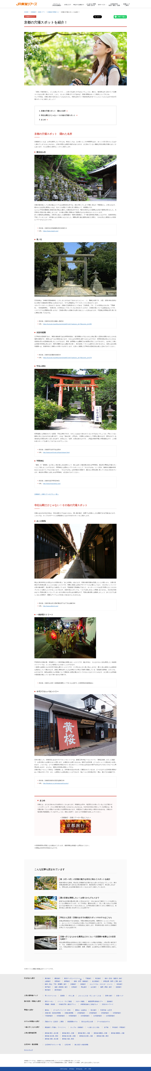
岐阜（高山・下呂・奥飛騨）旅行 (55, 984)
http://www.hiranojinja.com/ (52, 483)
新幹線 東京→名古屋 (51, 1033)
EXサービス (101, 4)
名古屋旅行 (95, 981)
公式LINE (68, 1044)
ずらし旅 (71, 995)
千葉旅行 (88, 978)
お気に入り (67, 4)
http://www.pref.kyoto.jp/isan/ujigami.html (56, 452)
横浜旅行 (57, 978)
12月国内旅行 (110, 1016)
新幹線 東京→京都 (68, 1033)
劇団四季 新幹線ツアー (95, 1001)
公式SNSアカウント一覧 (53, 1044)
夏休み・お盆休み (81, 1010)
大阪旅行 (83, 984)
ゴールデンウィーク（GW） (62, 1010)
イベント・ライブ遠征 (64, 1001)
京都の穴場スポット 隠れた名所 (53, 111)
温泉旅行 (110, 1001)
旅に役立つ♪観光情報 (81, 1044)
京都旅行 (73, 984)
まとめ (43, 119)
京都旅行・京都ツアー (38, 12)
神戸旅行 (48, 987)
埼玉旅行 (98, 978)
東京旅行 (48, 978)
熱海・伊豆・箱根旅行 (81, 981)
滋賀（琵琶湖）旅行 (61, 987)
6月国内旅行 (117, 1013)
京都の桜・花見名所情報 (53, 1013)
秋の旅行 (93, 1010)
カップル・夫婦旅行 (76, 1027)
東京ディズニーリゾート (73, 978)
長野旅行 (57, 981)
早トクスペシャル (50, 995)
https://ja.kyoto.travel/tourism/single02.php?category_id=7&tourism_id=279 (67, 357)
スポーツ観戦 (80, 1001)
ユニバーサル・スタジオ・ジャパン (101, 984)
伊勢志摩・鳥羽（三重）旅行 (112, 981)
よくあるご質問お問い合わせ (91, 4)
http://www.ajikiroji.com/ (50, 606)
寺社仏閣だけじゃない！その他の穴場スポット (58, 115)
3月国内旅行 (105, 1013)
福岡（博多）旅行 (106, 987)
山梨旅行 (48, 981)
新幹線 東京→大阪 (84, 1033)
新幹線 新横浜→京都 (100, 1033)
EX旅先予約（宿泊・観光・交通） (114, 4)
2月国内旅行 (93, 1013)
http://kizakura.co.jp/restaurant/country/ (56, 783)
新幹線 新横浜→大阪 (117, 1033)
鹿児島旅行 (58, 990)
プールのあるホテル (103, 1021)
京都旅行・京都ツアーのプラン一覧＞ (46, 494)
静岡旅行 (67, 981)
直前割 (62, 995)
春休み (47, 1010)
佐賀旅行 (119, 987)
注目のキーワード (107, 1004)
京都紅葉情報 (69, 1013)
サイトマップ (28, 1050)
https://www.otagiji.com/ (50, 231)
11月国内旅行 (97, 1016)
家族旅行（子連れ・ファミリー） (55, 1027)
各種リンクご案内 (126, 4)
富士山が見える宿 (87, 1021)
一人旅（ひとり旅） (93, 1027)
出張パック (119, 995)
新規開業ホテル (72, 1021)
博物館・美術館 (50, 1004)
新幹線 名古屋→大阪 (86, 1036)
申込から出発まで (78, 4)
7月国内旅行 (49, 1016)
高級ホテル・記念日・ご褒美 (54, 1021)
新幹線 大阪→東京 (68, 1039)
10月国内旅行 (85, 1016)
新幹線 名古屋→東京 (51, 1036)
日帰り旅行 (108, 995)
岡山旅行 (84, 987)
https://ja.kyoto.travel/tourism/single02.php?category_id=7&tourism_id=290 (67, 324)
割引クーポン (49, 1001)
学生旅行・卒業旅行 (118, 1027)
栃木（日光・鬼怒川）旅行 (113, 978)
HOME (26, 12)
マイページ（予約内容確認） (56, 4)
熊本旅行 (48, 990)
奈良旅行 (119, 984)
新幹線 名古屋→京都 (69, 1036)
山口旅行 (93, 987)
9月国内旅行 (73, 1016)
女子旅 (106, 1027)
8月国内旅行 (61, 1016)
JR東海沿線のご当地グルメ (89, 1004)
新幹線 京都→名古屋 (51, 1039)
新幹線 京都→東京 (103, 1036)
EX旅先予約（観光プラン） (68, 1004)
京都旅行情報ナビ (53, 12)
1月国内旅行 (81, 1013)
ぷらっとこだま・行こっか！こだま (89, 995)
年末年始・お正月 (106, 1010)
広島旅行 (74, 987)
